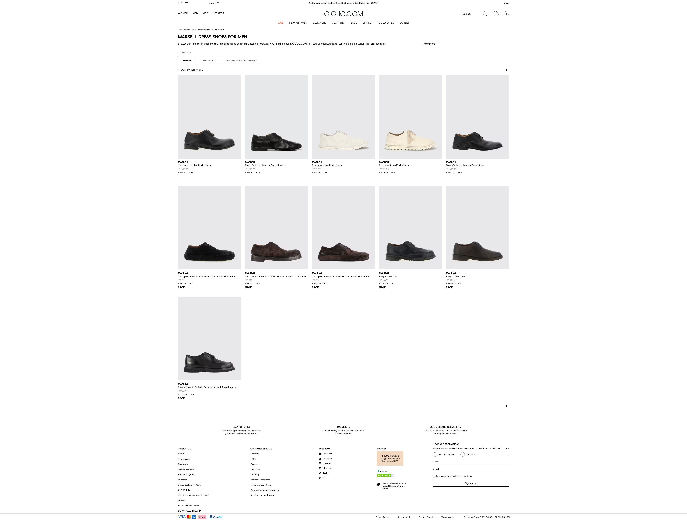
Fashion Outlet (426, 517)
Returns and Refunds (260, 479)
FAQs (253, 459)
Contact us (255, 453)
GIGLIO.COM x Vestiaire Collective (194, 495)
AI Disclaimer (184, 459)
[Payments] (202, 517)
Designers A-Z (403, 517)
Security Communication (262, 495)
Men (195, 13)
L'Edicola (182, 500)
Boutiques (183, 464)
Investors (182, 479)
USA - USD (183, 2)
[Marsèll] (208, 60)
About (181, 453)
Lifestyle (219, 13)
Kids (205, 13)
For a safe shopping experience (264, 490)
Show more (428, 43)
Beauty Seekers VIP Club (189, 484)
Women (183, 13)
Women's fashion (447, 454)
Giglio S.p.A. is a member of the (394, 486)
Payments (255, 469)
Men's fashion (472, 454)
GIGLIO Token (185, 490)
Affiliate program (186, 474)
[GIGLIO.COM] (343, 13)
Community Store (186, 469)
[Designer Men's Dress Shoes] (242, 60)
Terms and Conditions (260, 484)
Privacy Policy (466, 476)
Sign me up (471, 483)
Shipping (254, 474)
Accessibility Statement (188, 505)
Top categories (448, 517)
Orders (253, 464)
